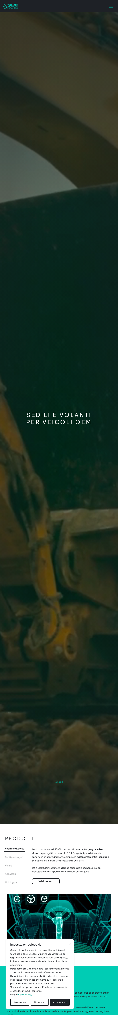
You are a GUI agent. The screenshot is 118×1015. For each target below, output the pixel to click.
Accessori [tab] (10, 873)
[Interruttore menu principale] (111, 6)
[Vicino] (70, 943)
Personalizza (20, 1002)
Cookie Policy (25, 994)
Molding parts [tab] (12, 882)
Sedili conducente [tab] (14, 848)
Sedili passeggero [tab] (14, 857)
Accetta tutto (59, 1002)
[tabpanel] (72, 867)
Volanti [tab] (8, 865)
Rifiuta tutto (39, 1002)
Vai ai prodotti (46, 881)
